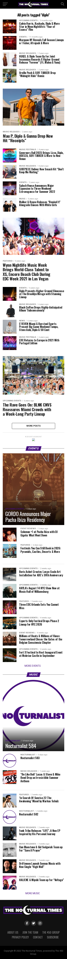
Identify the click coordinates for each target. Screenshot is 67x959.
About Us (12, 932)
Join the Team (30, 932)
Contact (38, 937)
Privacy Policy (20, 937)
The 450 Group (51, 932)
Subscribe (53, 937)
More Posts (33, 425)
